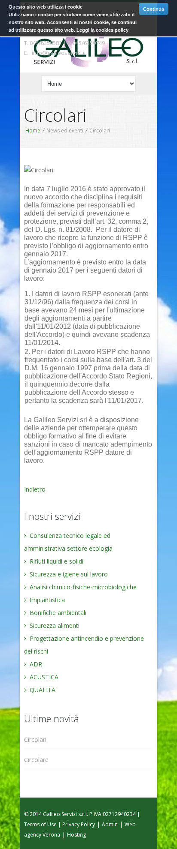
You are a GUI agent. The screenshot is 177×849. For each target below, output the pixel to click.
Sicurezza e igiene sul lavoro (68, 574)
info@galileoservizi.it (59, 53)
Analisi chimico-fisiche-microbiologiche (82, 587)
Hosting (76, 834)
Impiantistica (46, 600)
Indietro (35, 489)
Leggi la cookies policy (102, 30)
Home (32, 130)
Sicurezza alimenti (53, 625)
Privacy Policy (78, 824)
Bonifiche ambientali (57, 613)
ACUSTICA (43, 677)
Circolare (36, 759)
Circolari (35, 739)
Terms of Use (40, 824)
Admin (110, 824)
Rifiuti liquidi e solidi (55, 561)
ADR (35, 664)
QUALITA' (42, 690)
